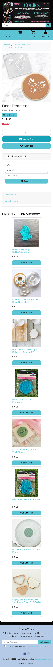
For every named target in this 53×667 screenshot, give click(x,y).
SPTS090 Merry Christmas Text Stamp (26, 450)
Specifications (11, 201)
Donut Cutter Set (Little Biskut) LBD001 (25, 300)
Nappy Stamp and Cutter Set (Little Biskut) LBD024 (26, 601)
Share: (6, 115)
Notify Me (28, 139)
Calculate (27, 181)
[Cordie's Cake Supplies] (26, 12)
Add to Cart (26, 262)
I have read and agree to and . (27, 647)
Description (10, 195)
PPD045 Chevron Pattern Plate (26, 551)
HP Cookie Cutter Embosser (21, 400)
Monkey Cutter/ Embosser (26, 499)
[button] (26, 146)
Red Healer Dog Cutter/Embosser (21, 250)
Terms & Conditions (32, 646)
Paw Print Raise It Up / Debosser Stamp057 (24, 350)
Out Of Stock (26, 413)
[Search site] (48, 25)
